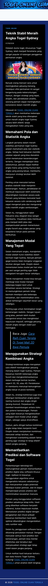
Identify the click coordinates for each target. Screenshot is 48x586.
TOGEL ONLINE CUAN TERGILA (28, 582)
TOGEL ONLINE (11, 28)
